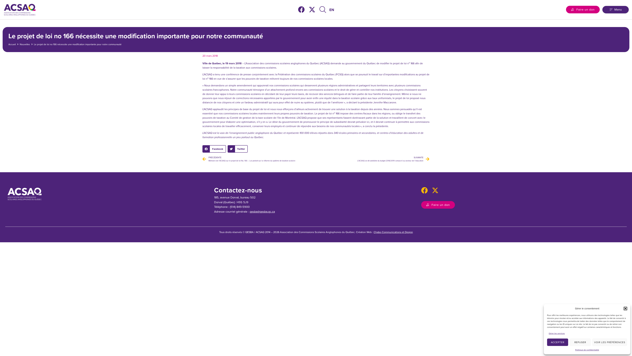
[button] (625, 308)
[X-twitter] (312, 9)
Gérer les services (557, 333)
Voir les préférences (609, 342)
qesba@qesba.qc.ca (262, 211)
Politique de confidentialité (587, 349)
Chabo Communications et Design (393, 232)
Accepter (557, 342)
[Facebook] (301, 9)
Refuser (580, 342)
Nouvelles (25, 44)
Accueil (12, 44)
